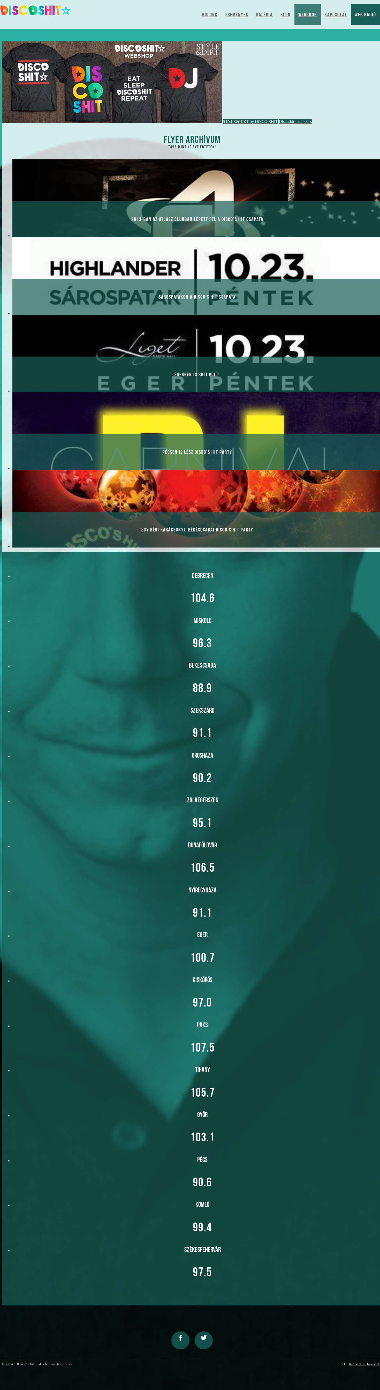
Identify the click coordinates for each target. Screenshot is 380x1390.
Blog (285, 14)
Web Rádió (365, 14)
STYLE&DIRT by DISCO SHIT (250, 121)
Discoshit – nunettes (295, 121)
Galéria (264, 14)
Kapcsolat (336, 14)
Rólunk (210, 14)
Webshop (307, 14)
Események (236, 14)
